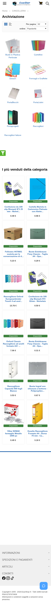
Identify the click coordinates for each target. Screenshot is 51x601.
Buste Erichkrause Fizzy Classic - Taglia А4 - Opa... (37, 343)
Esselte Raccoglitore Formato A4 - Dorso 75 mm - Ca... (38, 433)
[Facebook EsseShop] (4, 578)
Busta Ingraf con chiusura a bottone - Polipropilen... (37, 388)
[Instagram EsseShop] (8, 578)
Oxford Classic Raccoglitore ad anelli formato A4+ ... (13, 343)
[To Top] (44, 594)
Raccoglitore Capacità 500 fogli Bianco (13, 388)
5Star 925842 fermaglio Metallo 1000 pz (13, 433)
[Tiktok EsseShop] (12, 578)
